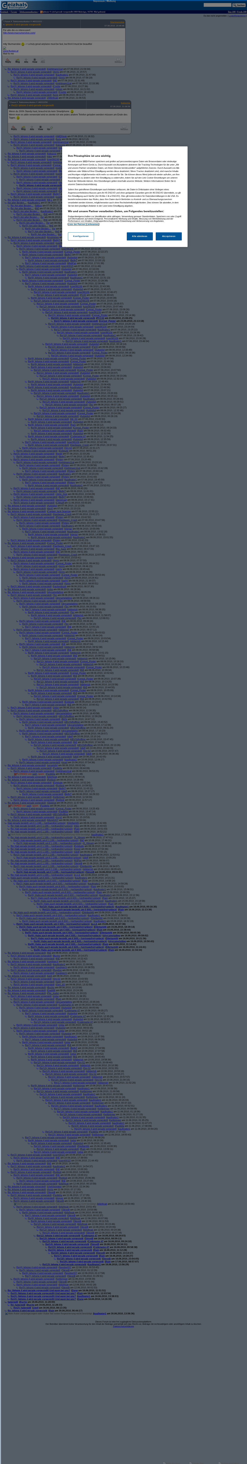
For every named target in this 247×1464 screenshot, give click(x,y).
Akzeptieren (168, 236)
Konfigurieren (81, 236)
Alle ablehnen (139, 236)
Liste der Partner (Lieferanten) (83, 224)
